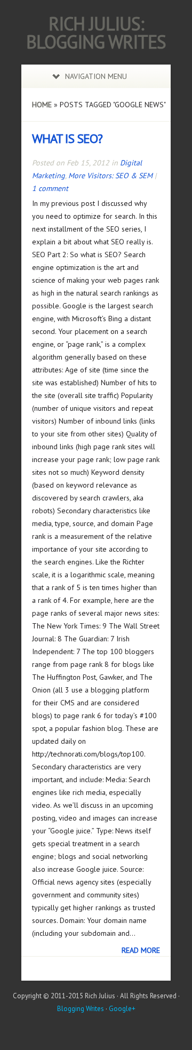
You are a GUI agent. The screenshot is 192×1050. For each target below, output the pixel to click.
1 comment (50, 188)
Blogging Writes (80, 1008)
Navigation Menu (96, 76)
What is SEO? (67, 138)
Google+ (122, 1008)
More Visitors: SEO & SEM (110, 175)
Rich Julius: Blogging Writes (96, 32)
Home (42, 104)
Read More (141, 950)
